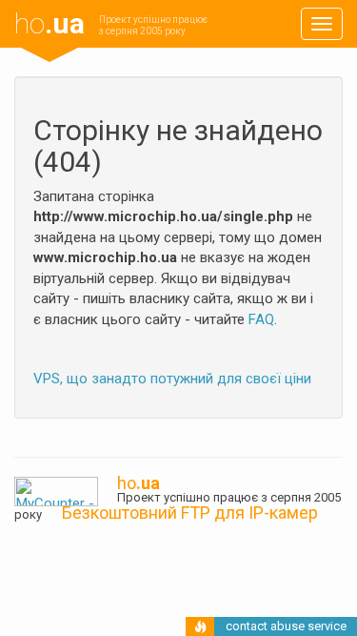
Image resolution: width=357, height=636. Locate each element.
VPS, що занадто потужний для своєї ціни (172, 378)
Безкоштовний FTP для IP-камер (190, 513)
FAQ (261, 319)
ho (49, 23)
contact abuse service (286, 626)
